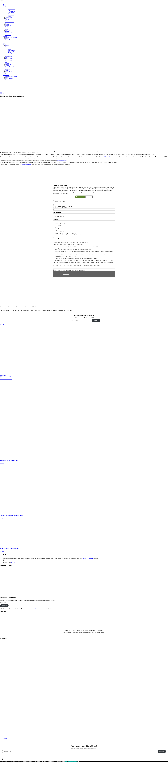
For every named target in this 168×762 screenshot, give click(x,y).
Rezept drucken (81, 196)
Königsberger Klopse (107, 156)
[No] (78, 761)
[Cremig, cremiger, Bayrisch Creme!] (36, 148)
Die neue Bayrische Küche (25, 164)
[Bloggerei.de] (2, 733)
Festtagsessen (6, 324)
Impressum (5, 738)
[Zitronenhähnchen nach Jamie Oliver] (6, 653)
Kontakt (4, 740)
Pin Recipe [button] (89, 196)
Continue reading (84, 755)
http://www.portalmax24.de (88, 558)
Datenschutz (5, 739)
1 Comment (2, 325)
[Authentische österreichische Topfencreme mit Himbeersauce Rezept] (6, 693)
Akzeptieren (67, 761)
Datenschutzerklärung (39, 608)
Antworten (13, 562)
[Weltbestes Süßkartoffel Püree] (6, 720)
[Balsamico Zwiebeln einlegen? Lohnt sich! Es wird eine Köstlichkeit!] (6, 666)
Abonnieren (95, 320)
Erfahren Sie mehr (74, 761)
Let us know (66, 274)
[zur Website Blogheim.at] (4, 736)
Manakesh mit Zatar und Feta (6, 379)
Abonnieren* (4, 605)
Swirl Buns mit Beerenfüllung (6, 376)
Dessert (1, 324)
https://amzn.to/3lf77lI (61, 160)
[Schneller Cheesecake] (6, 706)
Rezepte (11, 324)
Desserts (1, 93)
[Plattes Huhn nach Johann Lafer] (6, 680)
